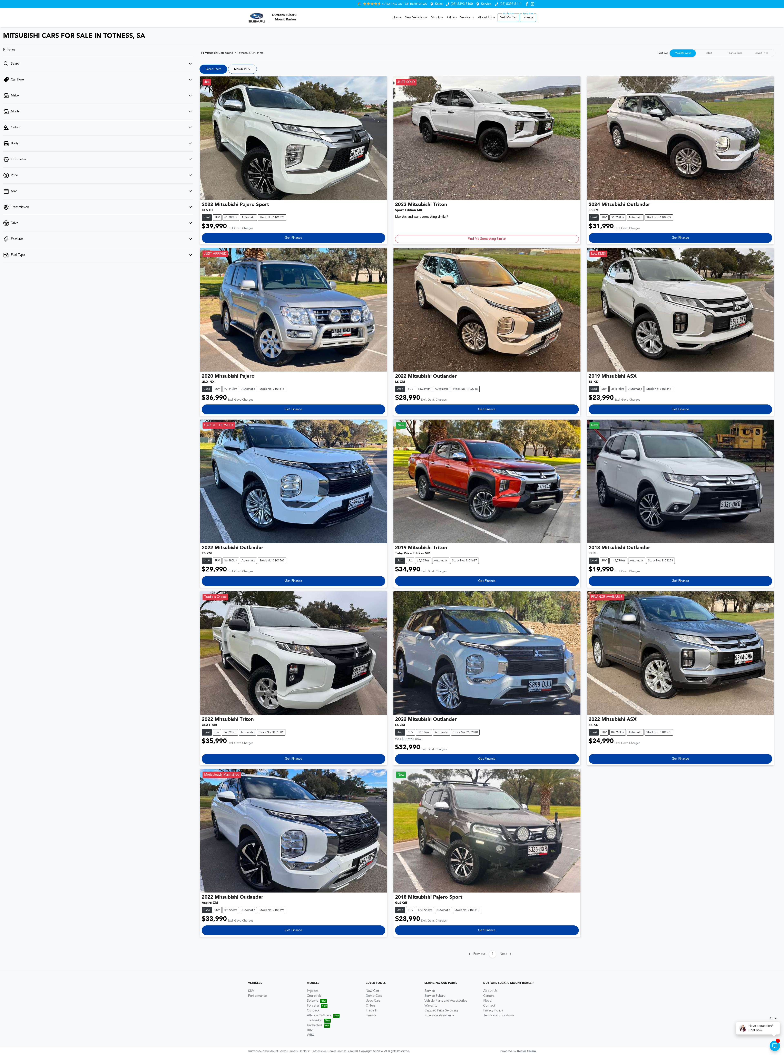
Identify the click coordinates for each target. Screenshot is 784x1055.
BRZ (310, 1030)
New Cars (373, 991)
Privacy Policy (493, 1010)
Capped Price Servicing (441, 1010)
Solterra (312, 1000)
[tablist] (721, 53)
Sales (439, 4)
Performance (257, 996)
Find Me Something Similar (487, 239)
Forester (313, 1005)
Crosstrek (314, 996)
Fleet (487, 1000)
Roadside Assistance (439, 1015)
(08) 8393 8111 (511, 4)
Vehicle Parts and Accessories (445, 1000)
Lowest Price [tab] (761, 53)
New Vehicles (414, 17)
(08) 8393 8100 (462, 4)
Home (397, 17)
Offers (452, 17)
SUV (251, 991)
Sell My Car (508, 17)
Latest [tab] (709, 53)
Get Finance (293, 238)
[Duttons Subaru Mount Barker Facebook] (527, 4)
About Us (485, 17)
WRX (310, 1035)
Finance (527, 17)
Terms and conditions (498, 1015)
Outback (313, 1010)
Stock (435, 17)
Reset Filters (213, 69)
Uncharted (314, 1025)
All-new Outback (319, 1015)
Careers (488, 996)
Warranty (430, 1005)
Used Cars (373, 1000)
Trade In (372, 1010)
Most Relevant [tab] (683, 53)
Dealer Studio (526, 1051)
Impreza (312, 991)
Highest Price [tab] (735, 53)
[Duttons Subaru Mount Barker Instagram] (533, 4)
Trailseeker (315, 1020)
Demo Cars (374, 996)
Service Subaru (434, 996)
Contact (489, 1005)
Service (486, 4)
